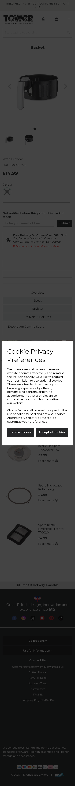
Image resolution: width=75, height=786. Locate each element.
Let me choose (21, 432)
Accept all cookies (52, 432)
